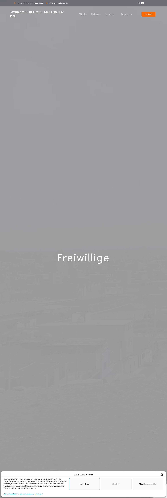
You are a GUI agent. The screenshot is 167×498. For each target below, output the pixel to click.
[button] (162, 474)
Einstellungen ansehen (148, 484)
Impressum (39, 494)
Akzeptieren (84, 484)
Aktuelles (83, 14)
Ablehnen (116, 484)
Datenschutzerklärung (11, 494)
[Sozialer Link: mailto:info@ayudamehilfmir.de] (142, 3)
